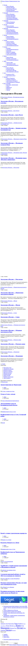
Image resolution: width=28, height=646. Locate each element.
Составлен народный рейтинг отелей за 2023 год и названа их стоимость (13, 575)
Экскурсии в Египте (11, 54)
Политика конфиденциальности (11, 639)
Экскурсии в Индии (11, 70)
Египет (5, 46)
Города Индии (9, 67)
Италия (5, 5)
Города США (9, 62)
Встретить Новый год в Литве (10, 542)
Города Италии (10, 6)
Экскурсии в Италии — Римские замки (13, 344)
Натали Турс (13, 628)
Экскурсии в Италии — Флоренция (12, 356)
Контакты (5, 635)
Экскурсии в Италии (11, 9)
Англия (5, 24)
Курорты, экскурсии (11, 58)
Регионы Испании (10, 16)
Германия (5, 20)
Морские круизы (7, 373)
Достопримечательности (12, 11)
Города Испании (10, 14)
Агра (6, 623)
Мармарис (5, 628)
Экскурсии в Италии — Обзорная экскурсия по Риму (11, 331)
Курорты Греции (10, 37)
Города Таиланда (10, 78)
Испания (5, 12)
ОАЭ (4, 73)
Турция (5, 40)
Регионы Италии (10, 10)
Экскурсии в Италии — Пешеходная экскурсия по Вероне (12, 293)
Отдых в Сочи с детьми (8, 394)
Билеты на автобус (8, 371)
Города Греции (10, 36)
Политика (8, 50)
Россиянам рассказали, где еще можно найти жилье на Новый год (12, 592)
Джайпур (20, 623)
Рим (25, 628)
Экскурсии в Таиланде (12, 80)
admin (4, 387)
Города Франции (10, 29)
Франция (5, 28)
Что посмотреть (10, 23)
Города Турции (10, 41)
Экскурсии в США (11, 63)
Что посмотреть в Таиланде (13, 82)
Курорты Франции (11, 31)
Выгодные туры (7, 367)
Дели (16, 623)
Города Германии (10, 22)
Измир (7, 625)
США (4, 61)
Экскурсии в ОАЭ (10, 75)
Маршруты (9, 87)
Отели (7, 86)
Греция (5, 35)
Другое (8, 90)
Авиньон (3, 623)
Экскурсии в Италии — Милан (10, 305)
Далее (3, 363)
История (8, 48)
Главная (5, 634)
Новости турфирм (10, 52)
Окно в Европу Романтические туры (18, 644)
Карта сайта (6, 637)
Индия (5, 66)
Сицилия (3, 630)
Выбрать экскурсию (8, 376)
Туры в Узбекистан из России (10, 610)
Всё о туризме (6, 83)
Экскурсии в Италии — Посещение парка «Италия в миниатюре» (14, 158)
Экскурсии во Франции (12, 32)
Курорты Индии (10, 69)
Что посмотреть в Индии (12, 71)
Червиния (14, 630)
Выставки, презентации (12, 84)
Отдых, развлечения (11, 53)
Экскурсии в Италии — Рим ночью (12, 279)
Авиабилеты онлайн (8, 369)
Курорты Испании (10, 15)
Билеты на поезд (7, 370)
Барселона (11, 623)
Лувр (22, 625)
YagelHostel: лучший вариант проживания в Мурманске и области (14, 566)
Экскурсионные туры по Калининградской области (9, 404)
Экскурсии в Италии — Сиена (10, 317)
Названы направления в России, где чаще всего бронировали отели (14, 583)
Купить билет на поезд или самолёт (12, 611)
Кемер (18, 625)
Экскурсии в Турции (11, 44)
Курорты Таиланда (11, 79)
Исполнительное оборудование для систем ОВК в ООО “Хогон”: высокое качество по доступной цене (15, 608)
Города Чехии (9, 57)
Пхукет (20, 628)
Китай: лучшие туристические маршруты (14, 533)
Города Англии (10, 26)
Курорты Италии (10, 7)
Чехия (4, 56)
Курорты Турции (10, 43)
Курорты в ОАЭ (10, 74)
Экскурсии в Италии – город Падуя (12, 115)
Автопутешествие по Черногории (11, 384)
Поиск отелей (6, 375)
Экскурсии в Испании (11, 18)
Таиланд (5, 77)
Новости (8, 88)
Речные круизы (7, 374)
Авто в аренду (6, 378)
